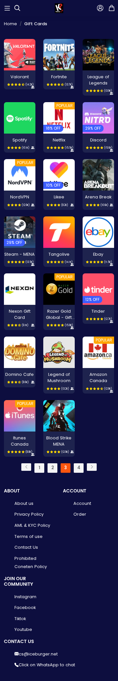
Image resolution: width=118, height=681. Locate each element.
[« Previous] (26, 466)
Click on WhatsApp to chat (47, 665)
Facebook (25, 607)
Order (79, 514)
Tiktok (20, 618)
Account (82, 503)
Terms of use (28, 536)
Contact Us (26, 547)
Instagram (25, 596)
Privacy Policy (29, 514)
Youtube (23, 629)
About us (23, 503)
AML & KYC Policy (32, 525)
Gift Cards (35, 24)
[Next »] (92, 466)
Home (10, 24)
